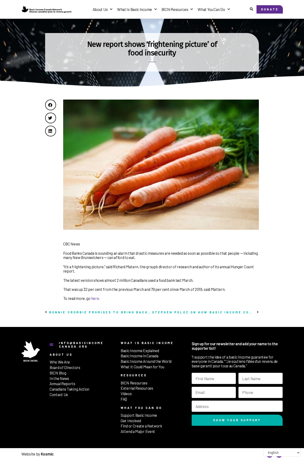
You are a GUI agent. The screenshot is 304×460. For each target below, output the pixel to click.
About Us (100, 9)
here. (95, 298)
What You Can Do (211, 9)
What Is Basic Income (134, 9)
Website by (37, 453)
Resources (134, 375)
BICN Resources (175, 9)
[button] (251, 9)
